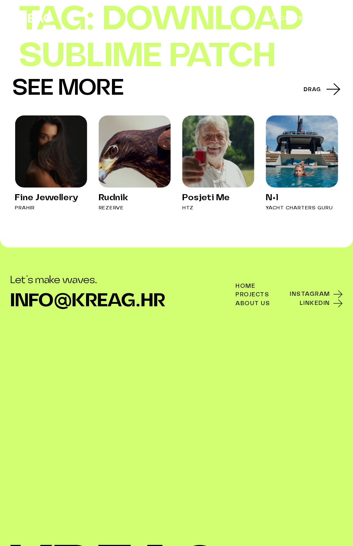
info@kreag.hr (87, 301)
